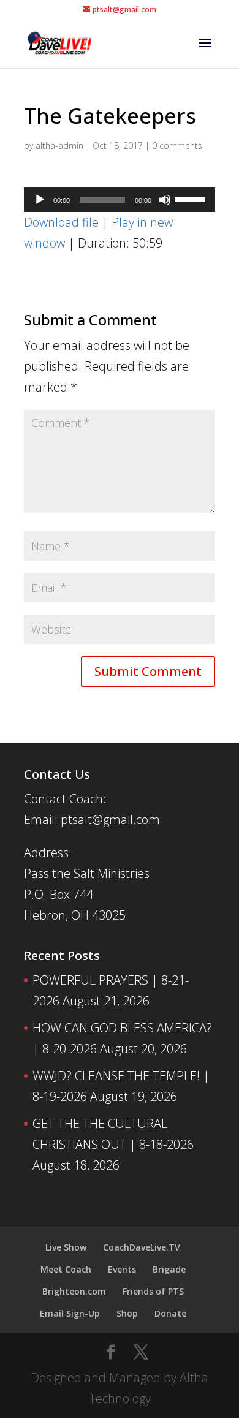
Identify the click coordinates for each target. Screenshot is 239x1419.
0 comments (177, 145)
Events (122, 1269)
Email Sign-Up (70, 1313)
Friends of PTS (153, 1291)
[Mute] (165, 200)
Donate (170, 1313)
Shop (127, 1313)
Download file (61, 222)
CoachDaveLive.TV (141, 1247)
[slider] (192, 198)
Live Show (65, 1247)
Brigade (169, 1269)
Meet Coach (65, 1269)
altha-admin (59, 145)
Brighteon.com (74, 1291)
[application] (119, 199)
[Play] (40, 200)
